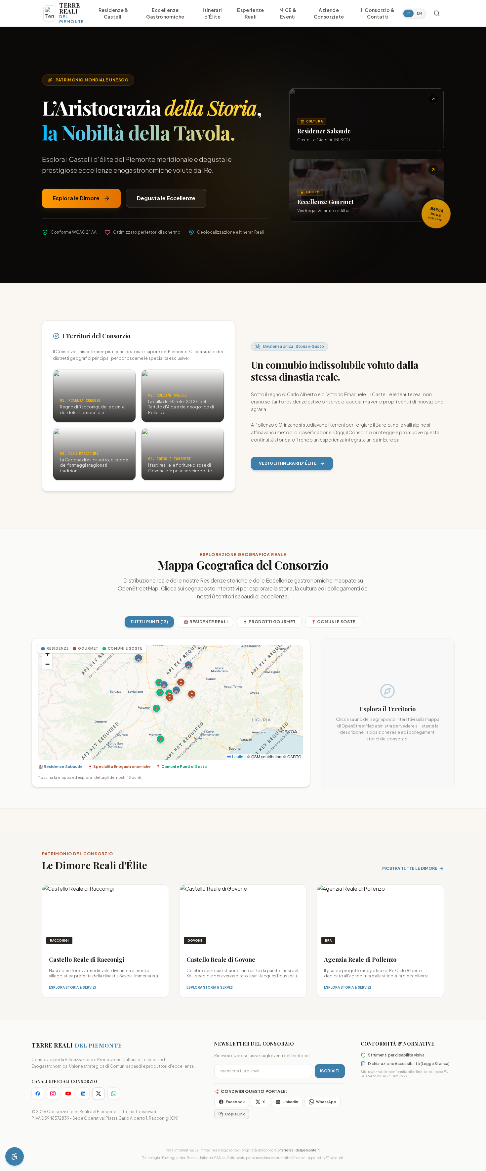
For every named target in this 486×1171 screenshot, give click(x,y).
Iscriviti (330, 1070)
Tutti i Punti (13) (149, 621)
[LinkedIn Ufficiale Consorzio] (83, 1093)
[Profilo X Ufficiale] (98, 1093)
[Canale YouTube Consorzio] (68, 1093)
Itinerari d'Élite (212, 13)
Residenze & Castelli (113, 13)
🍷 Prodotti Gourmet (269, 621)
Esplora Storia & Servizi (72, 987)
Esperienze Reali (250, 13)
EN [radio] (419, 13)
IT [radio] (408, 13)
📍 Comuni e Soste (333, 621)
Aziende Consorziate (329, 13)
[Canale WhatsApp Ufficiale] (113, 1093)
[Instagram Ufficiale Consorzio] (53, 1093)
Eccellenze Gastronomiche (165, 13)
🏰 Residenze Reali (205, 621)
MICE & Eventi (287, 13)
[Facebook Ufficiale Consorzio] (37, 1093)
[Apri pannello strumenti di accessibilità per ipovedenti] (14, 1156)
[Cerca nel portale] (436, 13)
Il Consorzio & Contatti (377, 13)
